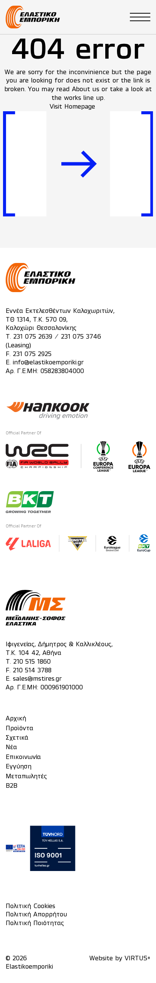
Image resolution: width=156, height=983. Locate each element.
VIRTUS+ (137, 958)
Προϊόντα (19, 728)
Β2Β (11, 786)
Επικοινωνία (23, 757)
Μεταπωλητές (26, 776)
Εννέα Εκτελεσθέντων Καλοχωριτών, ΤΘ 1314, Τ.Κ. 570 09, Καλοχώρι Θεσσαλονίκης (60, 320)
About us (85, 89)
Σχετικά (17, 738)
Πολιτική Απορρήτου (36, 915)
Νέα (11, 747)
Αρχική (16, 719)
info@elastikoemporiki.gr (48, 363)
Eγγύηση (18, 767)
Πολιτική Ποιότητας (35, 923)
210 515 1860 (32, 662)
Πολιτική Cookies (30, 906)
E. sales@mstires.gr (34, 679)
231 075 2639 (32, 337)
